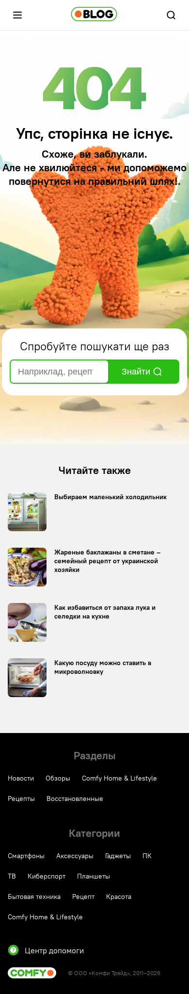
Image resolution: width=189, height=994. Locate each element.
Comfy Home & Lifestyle (119, 778)
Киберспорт (46, 876)
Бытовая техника (34, 896)
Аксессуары (75, 855)
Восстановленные (75, 798)
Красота (118, 896)
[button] (17, 15)
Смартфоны (26, 855)
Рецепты (21, 798)
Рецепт (83, 896)
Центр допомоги (54, 950)
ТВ (12, 876)
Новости (21, 778)
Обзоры (58, 778)
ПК (147, 855)
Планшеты (93, 876)
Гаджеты (118, 855)
